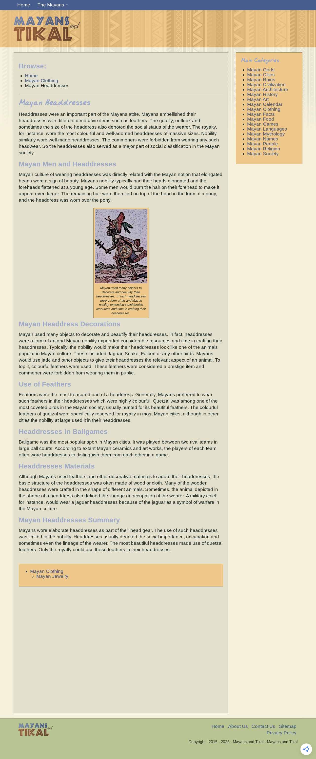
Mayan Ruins (261, 79)
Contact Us (263, 726)
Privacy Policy (281, 732)
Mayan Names (262, 138)
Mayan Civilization (266, 84)
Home (23, 4)
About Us (238, 726)
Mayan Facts (261, 114)
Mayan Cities (261, 74)
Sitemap (287, 726)
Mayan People (262, 143)
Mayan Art (258, 99)
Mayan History (262, 94)
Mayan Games (262, 124)
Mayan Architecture (267, 89)
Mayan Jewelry (52, 576)
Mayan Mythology (266, 133)
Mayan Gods (261, 69)
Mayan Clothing (46, 571)
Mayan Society (263, 153)
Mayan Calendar (264, 104)
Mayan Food (260, 119)
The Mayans (51, 4)
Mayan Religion (263, 148)
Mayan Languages (267, 129)
